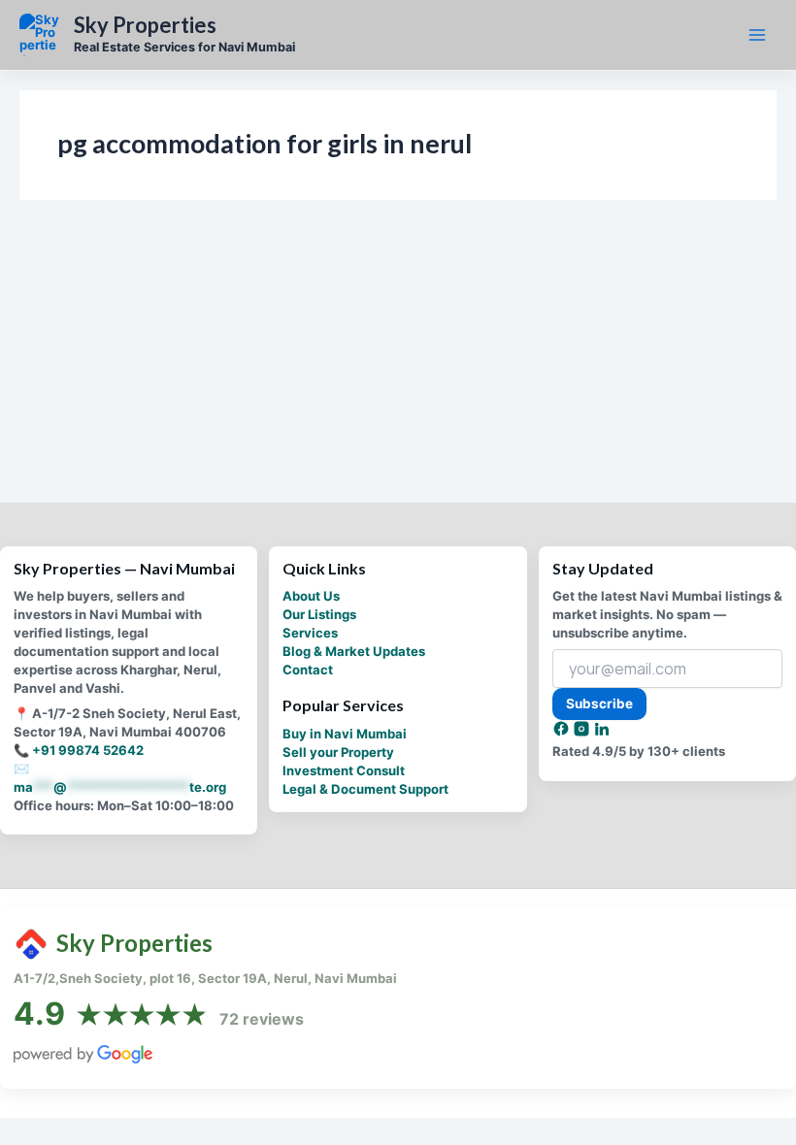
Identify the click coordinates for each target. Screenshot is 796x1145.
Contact (307, 669)
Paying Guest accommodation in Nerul (144, 351)
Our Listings (319, 614)
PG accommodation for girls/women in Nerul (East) (227, 380)
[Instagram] (583, 732)
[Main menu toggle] (757, 35)
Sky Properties (145, 25)
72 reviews (261, 1019)
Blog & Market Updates (353, 651)
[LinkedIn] (602, 732)
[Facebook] (562, 732)
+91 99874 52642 (88, 750)
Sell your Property (338, 752)
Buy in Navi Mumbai (344, 733)
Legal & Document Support (365, 789)
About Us (311, 596)
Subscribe (599, 703)
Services (310, 632)
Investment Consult (343, 770)
